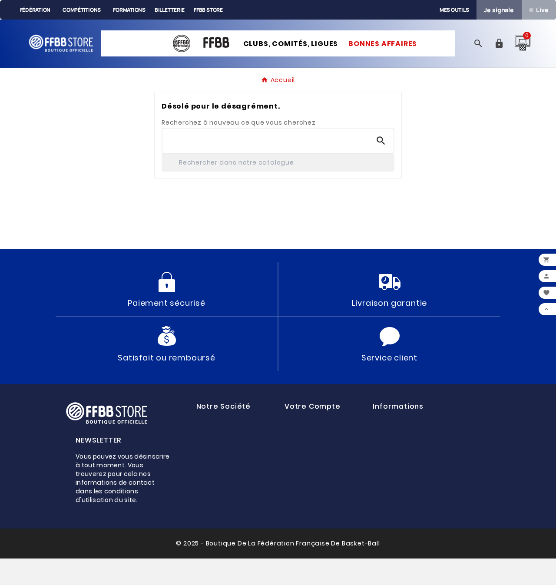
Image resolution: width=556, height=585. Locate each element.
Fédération (35, 9)
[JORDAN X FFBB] (142, 38)
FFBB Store (208, 9)
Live (542, 10)
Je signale (499, 10)
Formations (129, 9)
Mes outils (454, 9)
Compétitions (82, 9)
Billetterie (170, 9)
